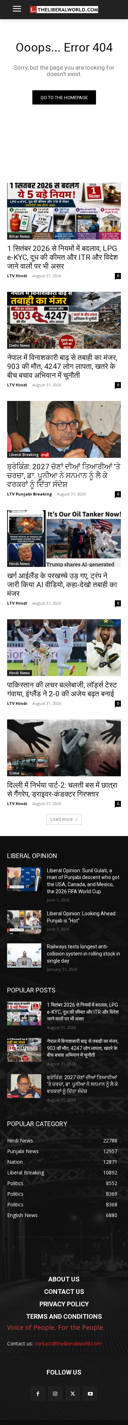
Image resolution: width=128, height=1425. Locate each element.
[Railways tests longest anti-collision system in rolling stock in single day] (24, 955)
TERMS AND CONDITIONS (64, 1316)
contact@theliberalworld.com (68, 1343)
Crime (14, 773)
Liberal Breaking (24, 454)
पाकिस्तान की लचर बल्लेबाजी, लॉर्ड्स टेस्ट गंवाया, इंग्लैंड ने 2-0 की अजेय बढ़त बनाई (62, 689)
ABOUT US (64, 1279)
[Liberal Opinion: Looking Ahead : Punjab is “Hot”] (24, 922)
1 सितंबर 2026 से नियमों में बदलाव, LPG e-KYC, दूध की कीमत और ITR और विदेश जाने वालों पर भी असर (62, 257)
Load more (61, 819)
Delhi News (19, 345)
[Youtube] (90, 1393)
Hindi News (19, 563)
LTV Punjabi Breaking (29, 494)
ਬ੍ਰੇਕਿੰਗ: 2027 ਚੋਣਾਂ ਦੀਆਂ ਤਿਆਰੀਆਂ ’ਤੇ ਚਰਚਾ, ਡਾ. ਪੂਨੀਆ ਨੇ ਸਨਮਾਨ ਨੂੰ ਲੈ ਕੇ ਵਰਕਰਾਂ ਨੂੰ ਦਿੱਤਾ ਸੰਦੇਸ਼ (63, 475)
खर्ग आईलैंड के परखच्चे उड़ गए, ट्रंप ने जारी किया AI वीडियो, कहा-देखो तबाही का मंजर (62, 585)
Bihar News (19, 236)
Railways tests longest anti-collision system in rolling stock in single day (83, 953)
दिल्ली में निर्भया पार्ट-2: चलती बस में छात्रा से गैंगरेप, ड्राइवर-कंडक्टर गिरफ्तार (62, 789)
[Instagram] (55, 1393)
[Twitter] (73, 1393)
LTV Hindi (17, 275)
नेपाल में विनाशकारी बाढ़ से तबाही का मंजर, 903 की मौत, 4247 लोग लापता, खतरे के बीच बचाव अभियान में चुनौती (62, 366)
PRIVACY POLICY (64, 1304)
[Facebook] (38, 1393)
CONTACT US (64, 1291)
